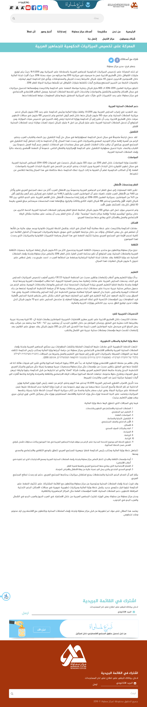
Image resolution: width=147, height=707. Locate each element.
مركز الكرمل (108, 39)
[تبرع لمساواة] (73, 630)
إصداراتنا (61, 32)
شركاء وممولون (127, 39)
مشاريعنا (102, 32)
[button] (5, 596)
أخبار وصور (46, 32)
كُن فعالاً (31, 32)
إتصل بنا (92, 39)
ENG (26, 2)
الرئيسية (130, 32)
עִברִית (21, 2)
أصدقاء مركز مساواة (82, 32)
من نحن (116, 32)
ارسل (25, 613)
